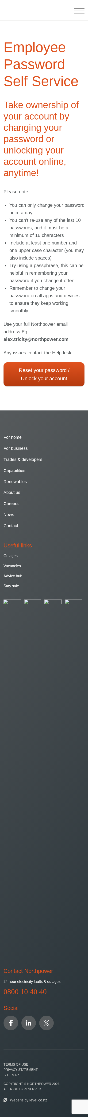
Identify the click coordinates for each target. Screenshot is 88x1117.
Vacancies (12, 566)
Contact (11, 525)
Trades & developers (23, 459)
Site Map (11, 1075)
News (9, 514)
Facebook (11, 1023)
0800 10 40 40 (25, 991)
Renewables (15, 481)
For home (13, 437)
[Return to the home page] (9, 10)
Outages (11, 556)
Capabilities (14, 470)
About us (12, 492)
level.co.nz (38, 1100)
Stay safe (11, 586)
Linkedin (28, 1023)
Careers (11, 503)
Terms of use (16, 1064)
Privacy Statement (21, 1069)
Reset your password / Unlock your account (44, 374)
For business (16, 448)
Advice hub (13, 576)
